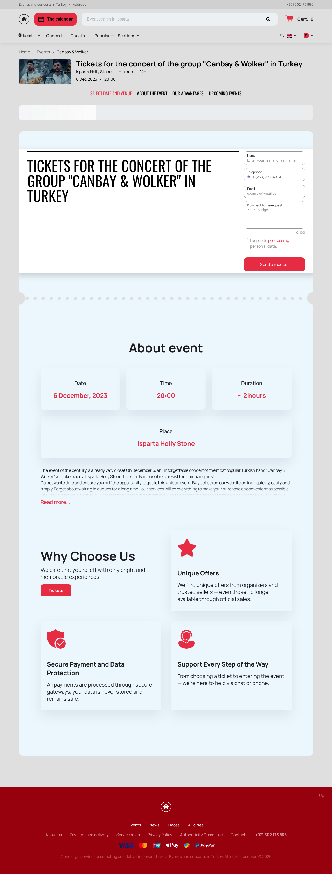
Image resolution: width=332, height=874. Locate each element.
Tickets (56, 590)
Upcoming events (225, 93)
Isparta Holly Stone (94, 72)
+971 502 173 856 (300, 4)
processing (278, 240)
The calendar (60, 19)
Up (321, 795)
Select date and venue (111, 93)
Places (174, 825)
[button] (249, 177)
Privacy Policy (160, 834)
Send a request (274, 264)
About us (54, 834)
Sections (126, 35)
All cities (196, 825)
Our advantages (188, 93)
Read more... (55, 502)
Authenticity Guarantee (201, 834)
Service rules (128, 834)
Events (134, 825)
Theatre (78, 35)
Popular (102, 35)
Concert (54, 35)
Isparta (29, 35)
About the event (152, 93)
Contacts (239, 834)
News (154, 825)
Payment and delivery (89, 834)
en (282, 35)
